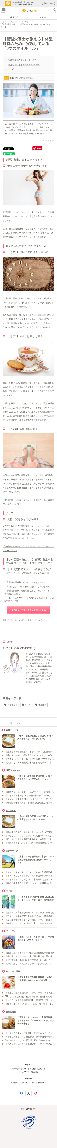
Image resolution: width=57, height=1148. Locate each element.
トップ (3, 22)
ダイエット (25, 22)
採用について (25, 1083)
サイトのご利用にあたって (34, 1069)
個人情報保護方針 (39, 1083)
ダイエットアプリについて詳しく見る (28, 610)
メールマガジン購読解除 (28, 1072)
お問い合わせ (17, 1069)
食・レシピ (19, 620)
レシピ (43, 17)
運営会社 (14, 1083)
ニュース (14, 17)
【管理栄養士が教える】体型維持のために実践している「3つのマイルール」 (28, 25)
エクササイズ (31, 620)
